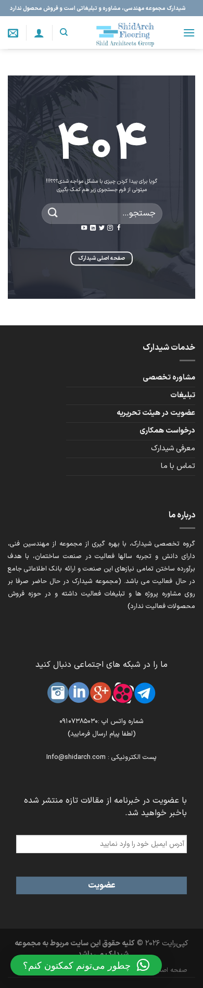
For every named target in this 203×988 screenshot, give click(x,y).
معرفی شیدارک (173, 448)
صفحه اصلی (171, 970)
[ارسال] (53, 213)
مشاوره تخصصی (169, 377)
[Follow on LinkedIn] (93, 228)
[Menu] (189, 32)
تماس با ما (178, 466)
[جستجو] (64, 32)
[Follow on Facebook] (119, 228)
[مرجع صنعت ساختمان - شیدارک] (124, 32)
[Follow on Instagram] (110, 228)
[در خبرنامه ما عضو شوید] (13, 32)
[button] (86, 965)
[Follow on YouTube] (84, 228)
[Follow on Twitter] (101, 228)
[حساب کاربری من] (39, 32)
